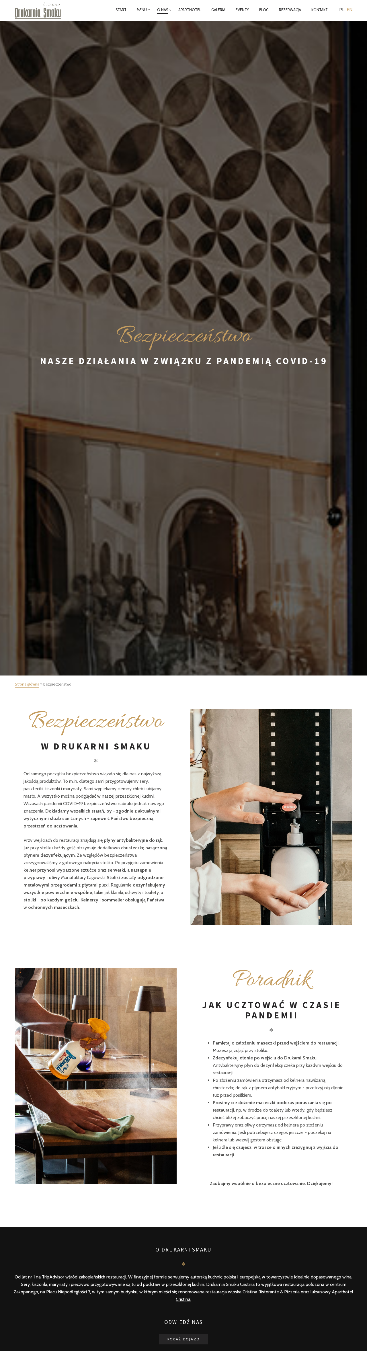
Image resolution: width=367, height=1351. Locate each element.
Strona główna (27, 684)
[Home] (42, 10)
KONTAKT (319, 10)
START (121, 10)
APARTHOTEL (189, 10)
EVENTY (242, 10)
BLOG (264, 10)
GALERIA (218, 10)
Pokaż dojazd (183, 1339)
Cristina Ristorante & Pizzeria (271, 1292)
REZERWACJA (290, 10)
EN (349, 9)
